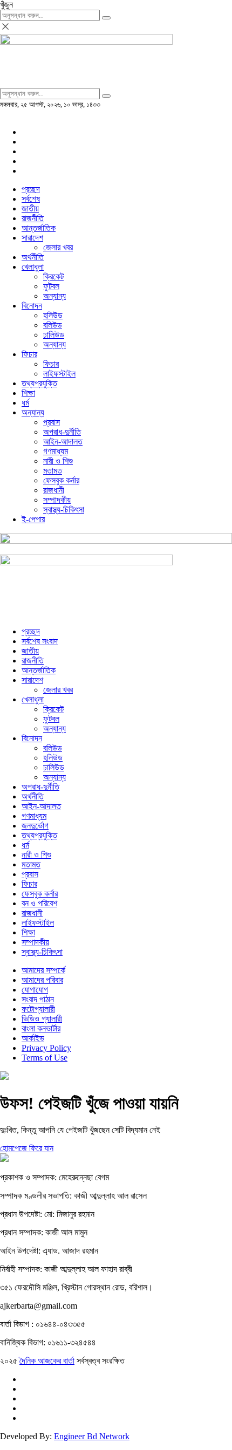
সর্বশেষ (31, 198)
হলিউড (53, 315)
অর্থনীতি (33, 257)
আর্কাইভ (33, 1038)
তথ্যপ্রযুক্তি (39, 383)
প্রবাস (51, 422)
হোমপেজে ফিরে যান (26, 1148)
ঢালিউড (53, 334)
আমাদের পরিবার (42, 979)
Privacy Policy (46, 1047)
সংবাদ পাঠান (38, 999)
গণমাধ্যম (55, 451)
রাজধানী (53, 490)
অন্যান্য (54, 295)
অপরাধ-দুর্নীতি (62, 431)
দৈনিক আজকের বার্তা (46, 1360)
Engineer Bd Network (91, 1436)
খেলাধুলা (33, 266)
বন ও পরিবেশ (39, 903)
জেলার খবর (58, 247)
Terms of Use (44, 1057)
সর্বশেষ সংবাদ (40, 641)
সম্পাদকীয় (57, 499)
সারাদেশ (32, 237)
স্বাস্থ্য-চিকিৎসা (63, 509)
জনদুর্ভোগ (35, 825)
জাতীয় (30, 208)
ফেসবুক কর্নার (61, 480)
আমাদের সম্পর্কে (43, 970)
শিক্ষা (28, 393)
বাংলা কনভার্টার (41, 1028)
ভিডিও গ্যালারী (42, 1018)
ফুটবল (51, 286)
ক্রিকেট (53, 276)
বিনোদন (32, 305)
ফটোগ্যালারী (38, 1009)
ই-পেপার (33, 519)
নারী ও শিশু (58, 461)
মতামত (52, 470)
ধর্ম (25, 402)
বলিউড (52, 325)
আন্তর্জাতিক (39, 227)
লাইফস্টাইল (59, 373)
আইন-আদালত (63, 441)
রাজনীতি (33, 218)
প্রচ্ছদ (31, 189)
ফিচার (29, 354)
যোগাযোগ (35, 989)
